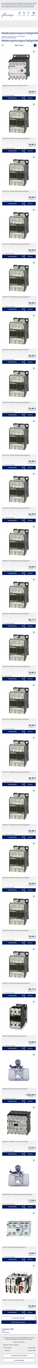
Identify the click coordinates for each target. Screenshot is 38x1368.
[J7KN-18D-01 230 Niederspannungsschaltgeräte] (19, 436)
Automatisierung (11, 36)
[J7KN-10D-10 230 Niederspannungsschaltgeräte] (19, 647)
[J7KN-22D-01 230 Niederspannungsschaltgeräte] (19, 542)
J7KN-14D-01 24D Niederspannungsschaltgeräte (16, 402)
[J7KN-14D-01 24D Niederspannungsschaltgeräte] (19, 383)
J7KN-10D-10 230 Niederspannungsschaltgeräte (16, 666)
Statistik (7, 1350)
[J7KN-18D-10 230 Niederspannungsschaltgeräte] (19, 806)
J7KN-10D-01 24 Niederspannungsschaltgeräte (15, 191)
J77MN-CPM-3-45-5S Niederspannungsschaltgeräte (17, 1194)
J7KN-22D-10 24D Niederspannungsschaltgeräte (16, 983)
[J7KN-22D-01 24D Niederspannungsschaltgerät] (19, 595)
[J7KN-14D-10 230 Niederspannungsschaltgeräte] (19, 753)
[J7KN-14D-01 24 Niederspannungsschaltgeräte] (19, 331)
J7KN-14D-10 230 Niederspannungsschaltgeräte (16, 772)
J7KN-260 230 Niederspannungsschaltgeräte (15, 1089)
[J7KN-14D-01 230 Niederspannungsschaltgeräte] (19, 278)
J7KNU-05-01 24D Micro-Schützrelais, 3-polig (15, 1141)
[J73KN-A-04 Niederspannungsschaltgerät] (19, 1228)
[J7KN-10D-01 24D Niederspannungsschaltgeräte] (19, 225)
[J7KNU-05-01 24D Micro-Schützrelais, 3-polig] (19, 1123)
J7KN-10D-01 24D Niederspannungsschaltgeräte (16, 244)
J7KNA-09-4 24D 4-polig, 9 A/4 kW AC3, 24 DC (14, 85)
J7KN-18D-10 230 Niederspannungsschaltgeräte (16, 825)
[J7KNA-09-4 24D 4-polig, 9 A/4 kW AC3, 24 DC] (19, 67)
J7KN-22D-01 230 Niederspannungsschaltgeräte (16, 561)
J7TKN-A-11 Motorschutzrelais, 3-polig (13, 1300)
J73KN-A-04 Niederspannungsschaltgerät (14, 1247)
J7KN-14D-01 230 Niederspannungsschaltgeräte (16, 297)
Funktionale (8, 1348)
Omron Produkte (20, 36)
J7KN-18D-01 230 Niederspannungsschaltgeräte (16, 455)
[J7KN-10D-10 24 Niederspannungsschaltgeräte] (19, 700)
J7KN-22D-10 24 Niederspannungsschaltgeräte (15, 930)
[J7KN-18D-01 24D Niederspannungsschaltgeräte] (19, 489)
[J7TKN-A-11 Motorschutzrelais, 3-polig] (19, 1281)
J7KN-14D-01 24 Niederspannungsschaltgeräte (15, 349)
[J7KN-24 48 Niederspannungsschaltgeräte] (19, 1017)
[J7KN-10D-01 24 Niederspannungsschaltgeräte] (19, 172)
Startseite (4, 36)
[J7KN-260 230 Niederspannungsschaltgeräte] (19, 1070)
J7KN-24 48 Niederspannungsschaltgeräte (14, 1036)
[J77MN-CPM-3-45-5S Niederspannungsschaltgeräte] (19, 1175)
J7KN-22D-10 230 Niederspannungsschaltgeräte (16, 877)
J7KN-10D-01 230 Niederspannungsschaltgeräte (16, 138)
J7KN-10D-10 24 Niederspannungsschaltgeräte (15, 719)
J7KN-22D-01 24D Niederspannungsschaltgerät (15, 613)
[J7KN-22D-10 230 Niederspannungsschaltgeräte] (19, 859)
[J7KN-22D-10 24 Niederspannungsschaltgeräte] (19, 911)
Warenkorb (33, 15)
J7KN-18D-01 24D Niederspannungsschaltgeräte (16, 508)
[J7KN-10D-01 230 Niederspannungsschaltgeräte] (19, 119)
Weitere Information (19, 1342)
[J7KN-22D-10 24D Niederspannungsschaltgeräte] (19, 964)
